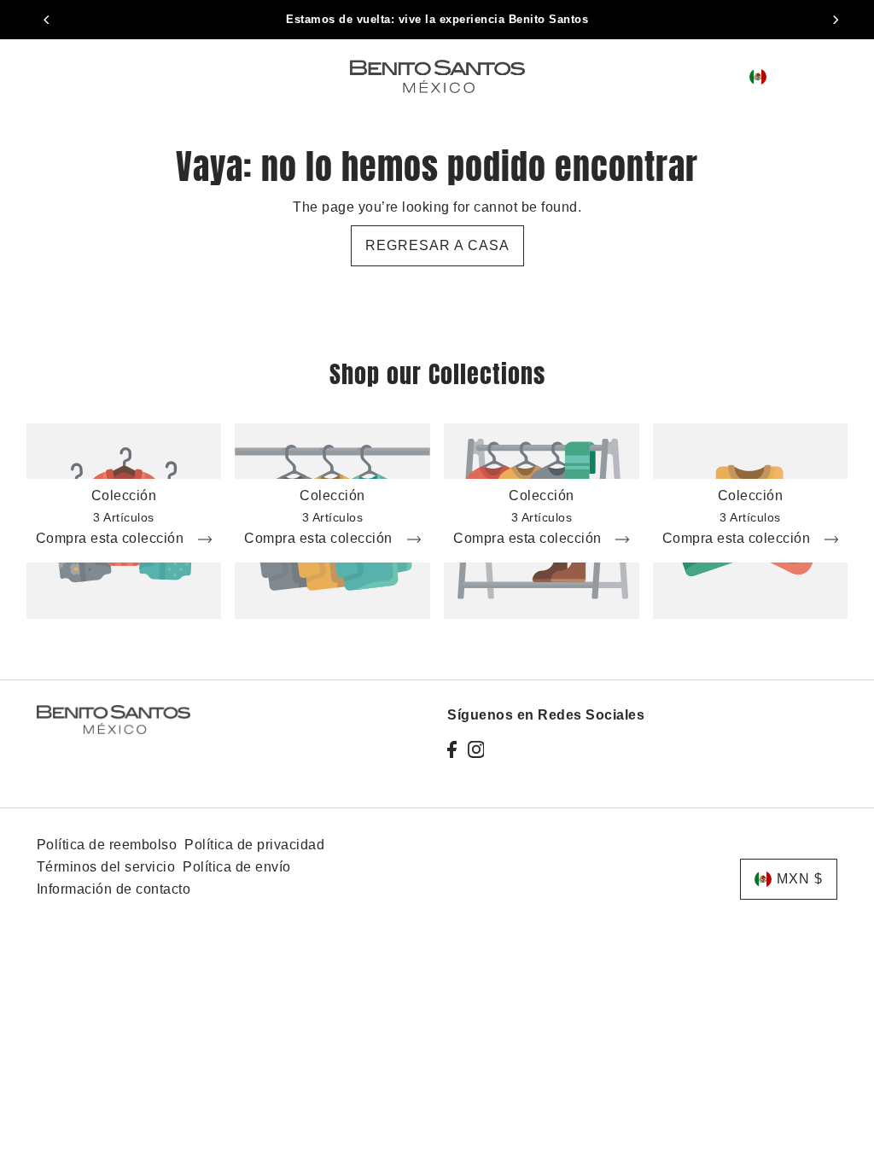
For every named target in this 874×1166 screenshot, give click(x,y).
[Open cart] (835, 76)
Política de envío (237, 867)
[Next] (835, 19)
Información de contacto (114, 889)
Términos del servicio (106, 867)
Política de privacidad (254, 844)
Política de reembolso (107, 844)
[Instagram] (476, 749)
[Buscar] (706, 76)
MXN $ (794, 76)
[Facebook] (452, 749)
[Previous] (48, 19)
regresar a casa (437, 245)
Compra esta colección (112, 538)
